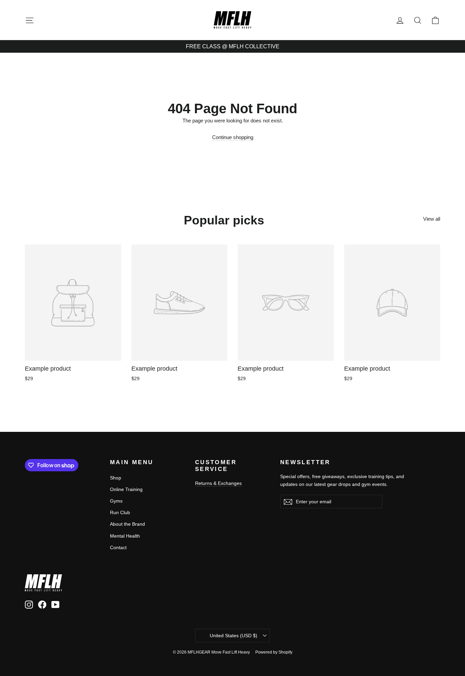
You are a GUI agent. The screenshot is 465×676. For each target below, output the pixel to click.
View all (431, 219)
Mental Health (125, 536)
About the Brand (127, 524)
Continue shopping (232, 137)
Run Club (120, 512)
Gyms (116, 501)
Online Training (126, 489)
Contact (118, 547)
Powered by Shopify (273, 652)
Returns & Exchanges (218, 483)
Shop (115, 477)
